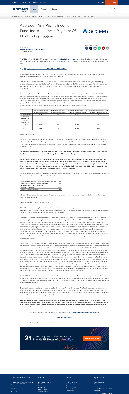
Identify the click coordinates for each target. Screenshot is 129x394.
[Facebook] (14, 391)
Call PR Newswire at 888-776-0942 (23, 382)
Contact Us (14, 389)
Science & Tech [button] (44, 16)
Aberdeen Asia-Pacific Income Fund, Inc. (64, 59)
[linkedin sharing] (95, 48)
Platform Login (98, 384)
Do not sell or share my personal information (103, 390)
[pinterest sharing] (103, 48)
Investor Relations (25, 2)
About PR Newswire (72, 382)
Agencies (43, 2)
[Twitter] (16, 391)
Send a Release (111, 2)
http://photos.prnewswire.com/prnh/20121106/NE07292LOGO (45, 69)
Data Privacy (97, 386)
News (34, 9)
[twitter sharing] (90, 48)
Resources (15, 2)
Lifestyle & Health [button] (57, 16)
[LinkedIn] (12, 391)
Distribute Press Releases (45, 388)
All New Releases (99, 382)
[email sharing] (107, 48)
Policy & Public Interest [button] (72, 16)
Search (113, 9)
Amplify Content (43, 392)
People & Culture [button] (88, 16)
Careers (68, 386)
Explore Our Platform (44, 382)
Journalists (35, 2)
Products (44, 9)
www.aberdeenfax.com (64, 317)
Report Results (42, 390)
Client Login (101, 2)
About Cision (69, 384)
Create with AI (42, 386)
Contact (54, 9)
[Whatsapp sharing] (99, 48)
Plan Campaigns (43, 384)
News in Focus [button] (17, 16)
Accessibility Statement (72, 388)
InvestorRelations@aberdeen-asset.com (86, 312)
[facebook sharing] (86, 48)
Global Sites (69, 391)
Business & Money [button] (30, 16)
